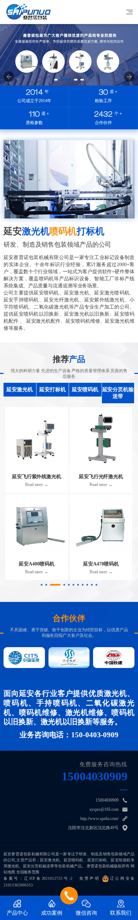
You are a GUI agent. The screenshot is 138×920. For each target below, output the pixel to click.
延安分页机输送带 (118, 393)
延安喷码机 (85, 389)
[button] (56, 80)
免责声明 (89, 878)
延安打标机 (52, 389)
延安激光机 (19, 389)
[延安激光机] (29, 12)
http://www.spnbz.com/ (99, 818)
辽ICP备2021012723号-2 (48, 878)
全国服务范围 (27, 872)
